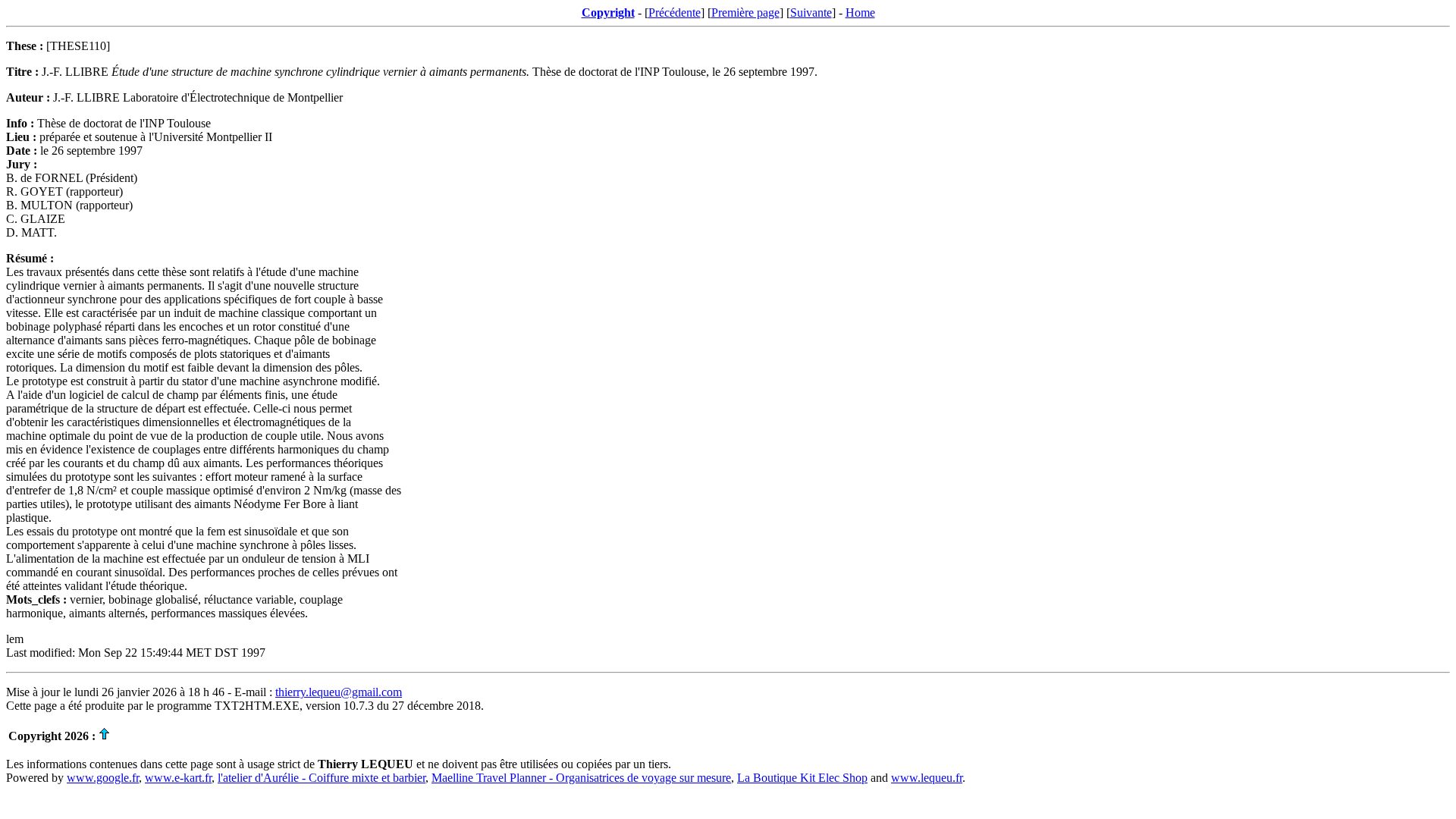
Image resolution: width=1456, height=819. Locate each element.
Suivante (811, 12)
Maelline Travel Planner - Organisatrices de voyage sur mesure (581, 777)
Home (860, 12)
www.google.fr (103, 777)
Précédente (674, 12)
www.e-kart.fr (178, 777)
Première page (745, 12)
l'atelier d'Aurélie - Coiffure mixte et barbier (321, 777)
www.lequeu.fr (926, 777)
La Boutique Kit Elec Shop (802, 777)
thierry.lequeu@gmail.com (338, 692)
